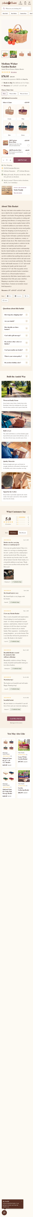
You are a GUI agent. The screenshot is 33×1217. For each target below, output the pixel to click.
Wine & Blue (12, 93)
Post (28, 296)
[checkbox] (16, 142)
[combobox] (17, 8)
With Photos (13, 533)
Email (6, 300)
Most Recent (22, 533)
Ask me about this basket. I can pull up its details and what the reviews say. (11, 1204)
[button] (16, 34)
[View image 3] (21, 54)
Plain (4, 93)
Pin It (10, 296)
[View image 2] (13, 54)
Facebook (19, 296)
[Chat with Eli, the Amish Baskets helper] (4, 1212)
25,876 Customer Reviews (11, 168)
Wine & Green (24, 93)
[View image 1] (5, 54)
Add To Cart (22, 160)
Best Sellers (14, 13)
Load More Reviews (16, 719)
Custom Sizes (23, 13)
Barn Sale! (5, 13)
